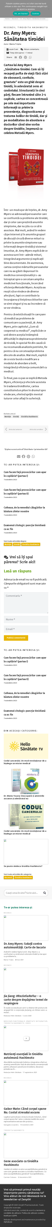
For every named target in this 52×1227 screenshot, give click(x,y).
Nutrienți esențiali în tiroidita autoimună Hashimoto (23, 1056)
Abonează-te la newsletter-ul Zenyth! (25, 1197)
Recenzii (10, 27)
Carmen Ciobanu (10, 1177)
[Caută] (44, 892)
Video (28, 1023)
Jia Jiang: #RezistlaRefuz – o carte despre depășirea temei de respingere (25, 999)
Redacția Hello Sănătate (12, 1016)
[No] (48, 8)
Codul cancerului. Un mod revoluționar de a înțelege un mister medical (25, 762)
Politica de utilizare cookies (33, 1213)
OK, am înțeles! (21, 13)
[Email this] (16, 57)
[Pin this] (25, 57)
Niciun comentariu (31, 49)
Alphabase (8, 1222)
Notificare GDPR (10, 1215)
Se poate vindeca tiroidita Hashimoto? (23, 866)
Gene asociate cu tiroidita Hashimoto (21, 1163)
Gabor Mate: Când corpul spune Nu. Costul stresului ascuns (25, 1110)
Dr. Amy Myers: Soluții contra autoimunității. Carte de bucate (25, 945)
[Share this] (20, 57)
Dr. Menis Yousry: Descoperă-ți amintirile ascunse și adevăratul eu (24, 797)
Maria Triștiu (8, 960)
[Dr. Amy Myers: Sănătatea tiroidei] (26, 141)
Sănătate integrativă (36, 1021)
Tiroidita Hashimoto (32, 27)
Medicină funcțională (14, 1021)
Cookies (35, 13)
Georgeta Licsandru (11, 1125)
